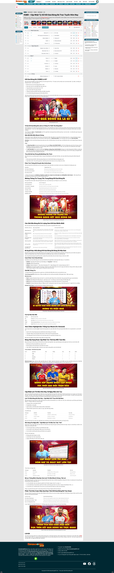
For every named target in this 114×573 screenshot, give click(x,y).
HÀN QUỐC (78, 4)
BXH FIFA (85, 1)
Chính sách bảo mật (21, 562)
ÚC (82, 4)
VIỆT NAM (66, 4)
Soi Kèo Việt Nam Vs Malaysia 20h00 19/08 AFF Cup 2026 (91, 50)
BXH (80, 1)
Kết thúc (34, 27)
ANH (24, 4)
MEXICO (61, 4)
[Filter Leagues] (70, 27)
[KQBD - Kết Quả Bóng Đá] (21, 1)
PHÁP (39, 4)
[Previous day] (72, 27)
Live (30, 27)
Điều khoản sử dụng (21, 564)
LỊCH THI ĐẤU (69, 1)
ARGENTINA (52, 4)
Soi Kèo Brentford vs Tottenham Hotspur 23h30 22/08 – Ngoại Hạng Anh (91, 45)
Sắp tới (39, 27)
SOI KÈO (54, 1)
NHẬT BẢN (72, 4)
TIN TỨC (75, 1)
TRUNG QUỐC (88, 4)
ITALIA (42, 4)
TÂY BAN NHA (30, 4)
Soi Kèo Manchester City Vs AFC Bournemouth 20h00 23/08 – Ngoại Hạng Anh (91, 42)
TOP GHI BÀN (91, 1)
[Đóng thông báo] (97, 7)
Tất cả (26, 27)
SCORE (47, 1)
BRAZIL (47, 4)
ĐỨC (35, 4)
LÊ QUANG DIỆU (68, 547)
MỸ (57, 4)
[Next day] (82, 27)
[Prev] (30, 23)
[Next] (82, 23)
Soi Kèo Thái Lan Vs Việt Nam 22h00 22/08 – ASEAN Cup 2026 (91, 47)
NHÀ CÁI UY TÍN (61, 1)
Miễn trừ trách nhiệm (21, 566)
